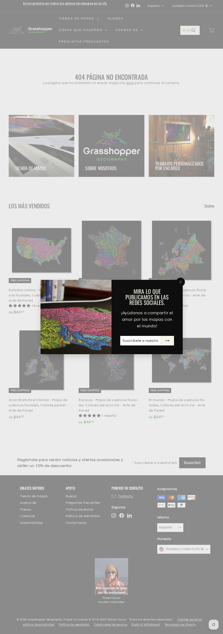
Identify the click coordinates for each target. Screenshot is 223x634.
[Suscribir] (167, 340)
